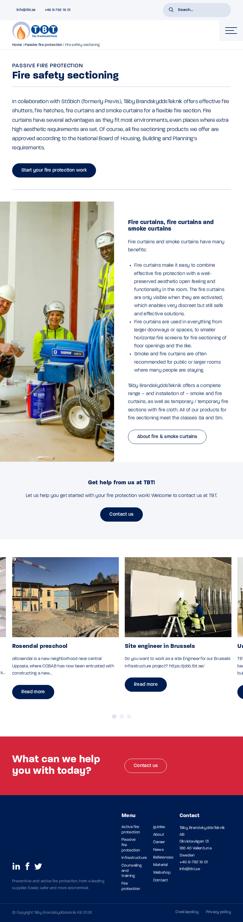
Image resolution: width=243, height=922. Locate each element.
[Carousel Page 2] (121, 716)
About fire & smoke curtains (167, 436)
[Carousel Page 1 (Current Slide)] (114, 716)
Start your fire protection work (54, 170)
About (158, 835)
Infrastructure (134, 858)
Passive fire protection (43, 45)
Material (160, 865)
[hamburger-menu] (231, 30)
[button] (171, 10)
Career (159, 842)
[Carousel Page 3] (129, 716)
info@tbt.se (190, 869)
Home (17, 45)
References (163, 857)
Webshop (162, 873)
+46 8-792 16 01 (194, 862)
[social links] (16, 866)
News (158, 850)
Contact (160, 880)
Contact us (121, 514)
